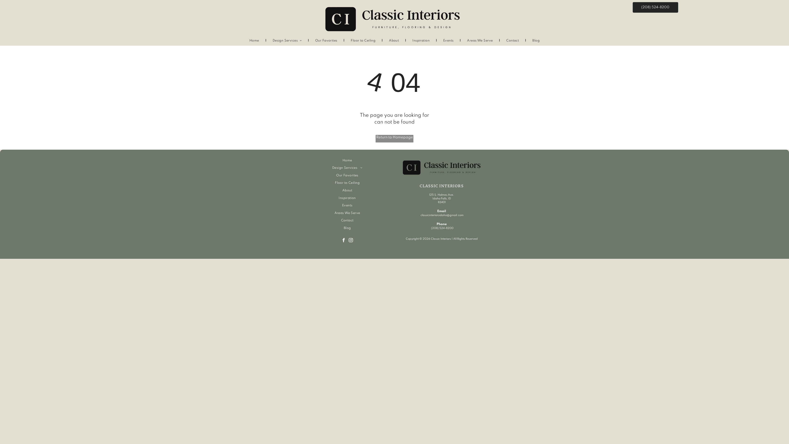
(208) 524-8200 (442, 228)
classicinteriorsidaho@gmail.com (442, 215)
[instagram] (351, 239)
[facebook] (343, 239)
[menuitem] (254, 41)
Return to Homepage (394, 137)
